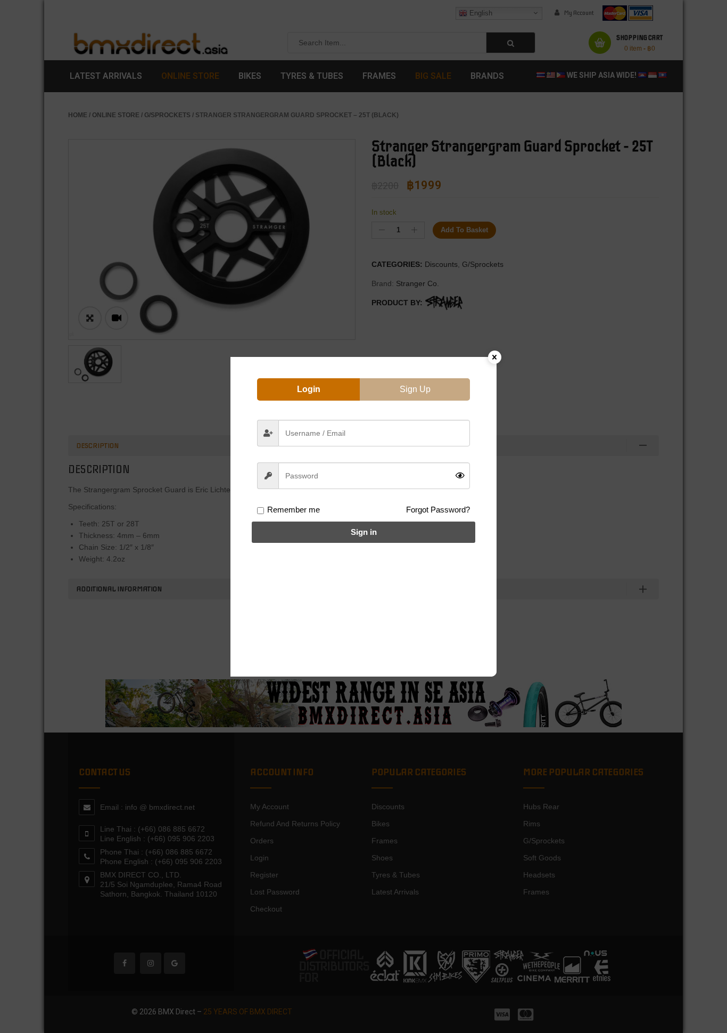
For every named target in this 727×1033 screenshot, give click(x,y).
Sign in (364, 531)
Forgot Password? (438, 509)
